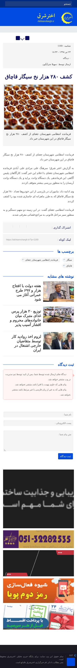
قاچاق (69, 266)
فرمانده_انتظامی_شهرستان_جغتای (41, 260)
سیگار (69, 260)
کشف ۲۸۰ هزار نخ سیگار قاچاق (38, 76)
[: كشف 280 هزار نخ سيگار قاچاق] (7, 38)
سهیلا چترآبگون (50, 64)
